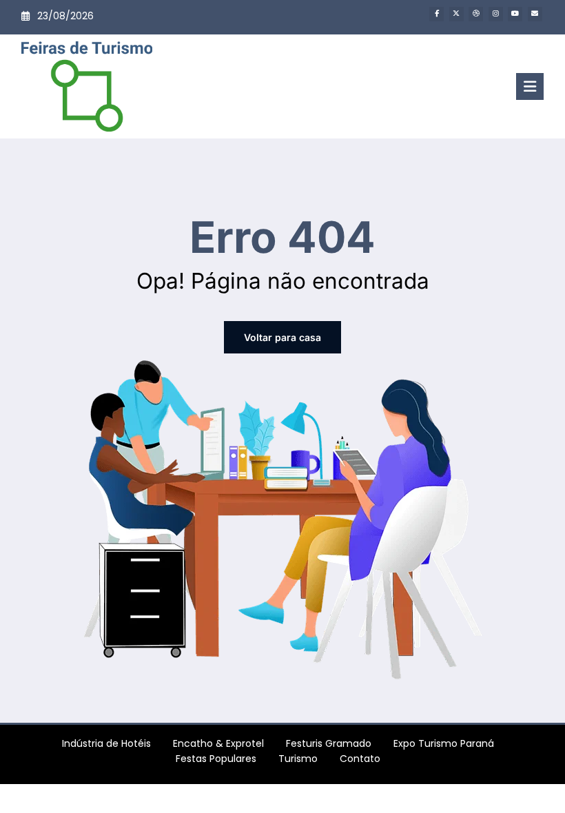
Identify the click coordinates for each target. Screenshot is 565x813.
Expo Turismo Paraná (443, 743)
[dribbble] (476, 14)
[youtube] (515, 14)
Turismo (298, 758)
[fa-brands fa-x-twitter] (456, 14)
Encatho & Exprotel (218, 743)
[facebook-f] (436, 14)
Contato (360, 758)
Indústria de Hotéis (106, 743)
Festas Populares (216, 758)
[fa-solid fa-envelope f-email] (535, 14)
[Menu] (530, 86)
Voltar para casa (282, 337)
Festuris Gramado (328, 743)
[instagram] (496, 14)
